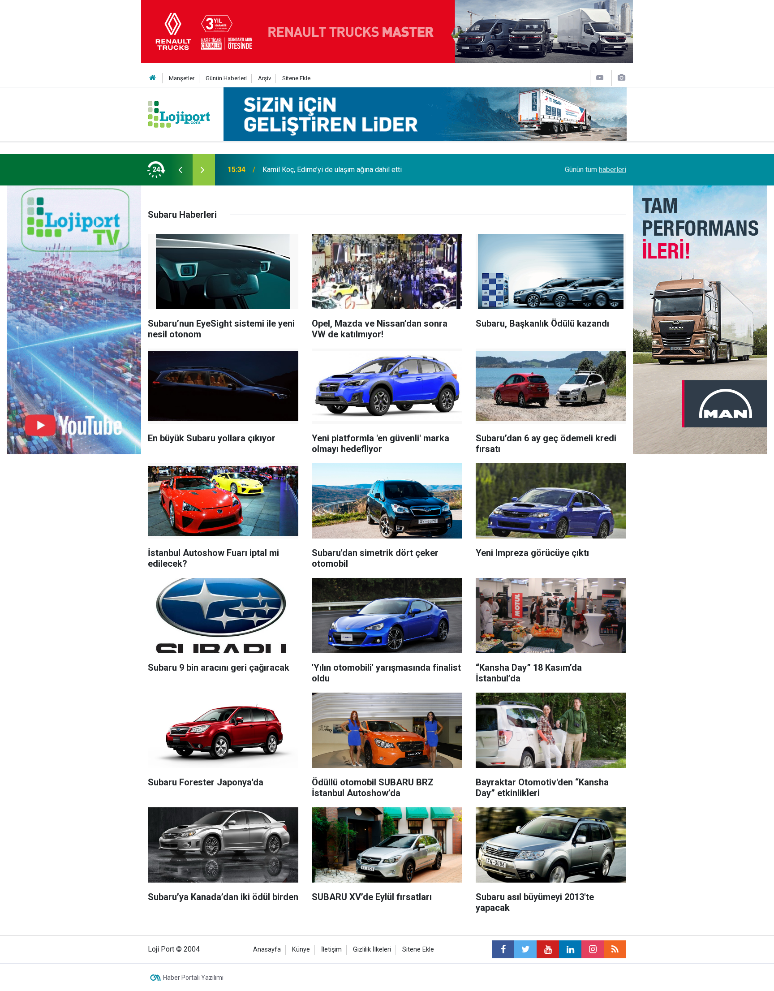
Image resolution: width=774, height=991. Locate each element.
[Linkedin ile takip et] (570, 949)
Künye (301, 949)
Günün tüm (595, 169)
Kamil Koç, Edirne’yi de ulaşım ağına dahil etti (332, 169)
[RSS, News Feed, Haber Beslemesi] (615, 949)
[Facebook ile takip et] (503, 949)
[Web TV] (600, 77)
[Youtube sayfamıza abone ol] (548, 949)
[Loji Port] (179, 113)
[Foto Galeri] (621, 77)
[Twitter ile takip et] (525, 949)
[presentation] (180, 169)
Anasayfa (267, 949)
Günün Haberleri (226, 78)
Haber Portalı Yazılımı (193, 977)
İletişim (331, 949)
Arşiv (264, 78)
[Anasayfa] (153, 78)
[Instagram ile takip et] (592, 949)
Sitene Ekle (296, 78)
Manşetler (181, 78)
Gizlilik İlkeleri (372, 949)
